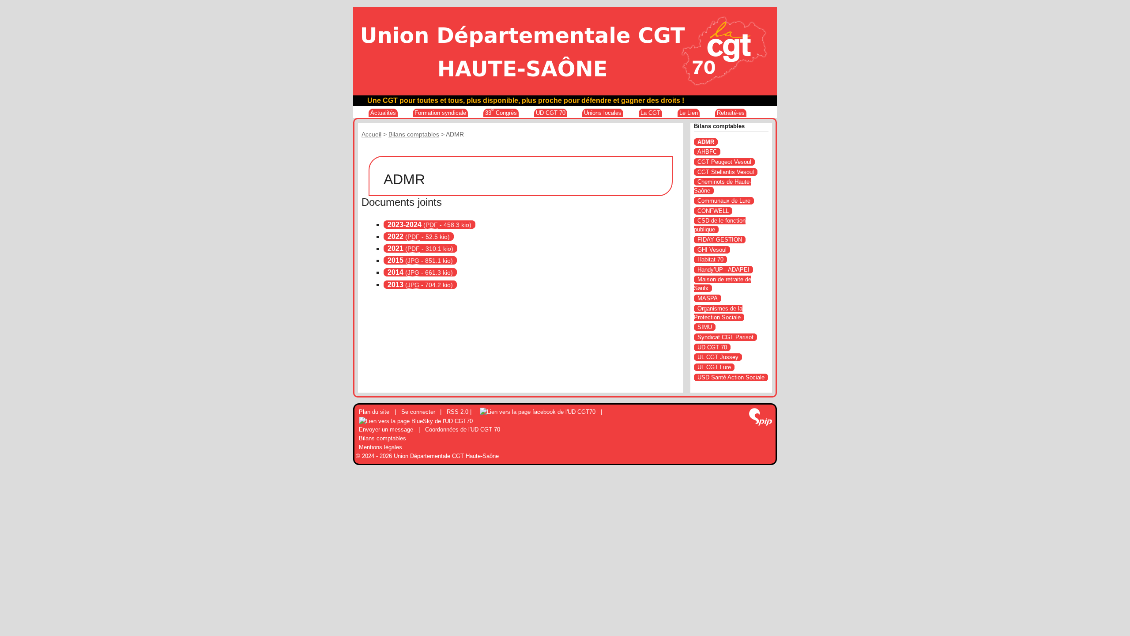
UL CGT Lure (714, 367)
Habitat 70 (710, 259)
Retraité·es (731, 113)
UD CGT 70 (550, 113)
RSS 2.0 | (460, 412)
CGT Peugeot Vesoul (724, 162)
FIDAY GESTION (719, 239)
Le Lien (688, 113)
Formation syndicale (440, 113)
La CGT (650, 113)
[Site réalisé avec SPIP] (760, 418)
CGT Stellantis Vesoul (725, 172)
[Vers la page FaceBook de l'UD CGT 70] (538, 412)
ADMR (705, 142)
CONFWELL (713, 211)
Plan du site (374, 412)
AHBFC (707, 151)
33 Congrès (501, 112)
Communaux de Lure (723, 200)
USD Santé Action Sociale (731, 377)
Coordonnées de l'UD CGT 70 (462, 429)
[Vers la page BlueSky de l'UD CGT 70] (416, 420)
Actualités (383, 113)
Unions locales (603, 113)
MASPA (707, 298)
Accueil (371, 134)
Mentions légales (380, 447)
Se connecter (418, 412)
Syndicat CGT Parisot (725, 337)
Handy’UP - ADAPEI (723, 269)
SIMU (704, 327)
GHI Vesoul (712, 249)
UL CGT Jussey (717, 357)
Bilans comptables (413, 134)
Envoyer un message (386, 429)
